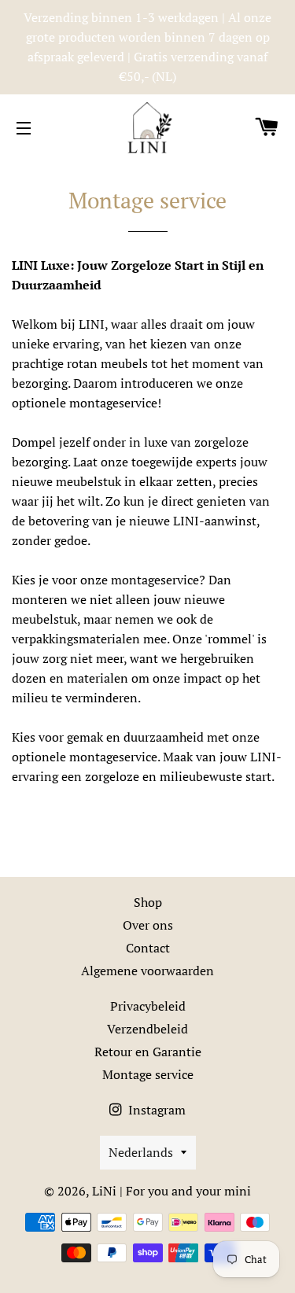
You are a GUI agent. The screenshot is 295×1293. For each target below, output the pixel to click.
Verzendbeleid (147, 1028)
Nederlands (141, 1152)
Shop (148, 902)
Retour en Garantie (147, 1051)
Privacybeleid (148, 1006)
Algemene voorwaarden (147, 970)
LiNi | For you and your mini (171, 1190)
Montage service (148, 1074)
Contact (148, 947)
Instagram (155, 1109)
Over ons (148, 925)
